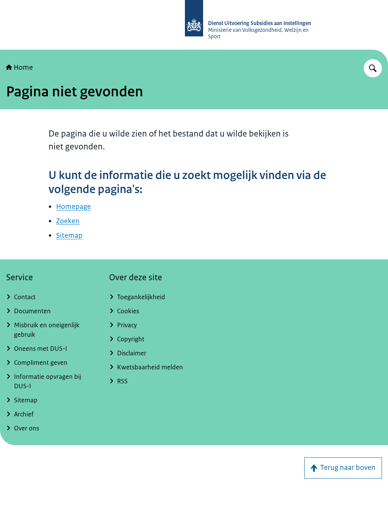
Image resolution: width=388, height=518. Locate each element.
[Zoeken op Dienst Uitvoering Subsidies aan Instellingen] (373, 68)
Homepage (73, 206)
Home (23, 67)
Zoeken (68, 221)
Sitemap (69, 235)
